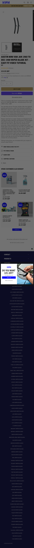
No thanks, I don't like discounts (9, 280)
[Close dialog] (32, 264)
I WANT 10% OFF (9, 277)
